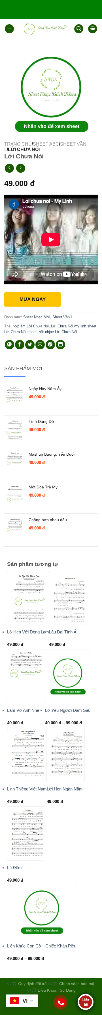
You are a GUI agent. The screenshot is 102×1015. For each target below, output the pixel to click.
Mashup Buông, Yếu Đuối (52, 454)
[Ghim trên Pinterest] (50, 344)
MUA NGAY (33, 299)
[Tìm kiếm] (78, 29)
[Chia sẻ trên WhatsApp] (9, 344)
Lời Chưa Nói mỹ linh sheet (73, 326)
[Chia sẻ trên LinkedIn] (60, 344)
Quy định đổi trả (32, 983)
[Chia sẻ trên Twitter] (30, 344)
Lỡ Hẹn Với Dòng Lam (28, 631)
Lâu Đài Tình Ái (63, 631)
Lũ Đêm (14, 867)
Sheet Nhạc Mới (36, 317)
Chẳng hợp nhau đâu (48, 519)
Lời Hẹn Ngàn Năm (65, 788)
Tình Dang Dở (41, 421)
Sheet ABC (46, 144)
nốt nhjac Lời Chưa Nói (58, 332)
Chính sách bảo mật (77, 983)
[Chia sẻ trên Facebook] (19, 344)
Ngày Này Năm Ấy (45, 388)
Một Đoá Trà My (43, 487)
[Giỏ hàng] (92, 28)
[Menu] (9, 28)
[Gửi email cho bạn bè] (40, 344)
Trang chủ (18, 144)
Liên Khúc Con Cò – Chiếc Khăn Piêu (41, 945)
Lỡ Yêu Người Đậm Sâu (67, 710)
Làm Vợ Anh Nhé (23, 710)
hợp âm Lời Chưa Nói (31, 326)
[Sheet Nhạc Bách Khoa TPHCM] (44, 29)
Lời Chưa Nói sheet (20, 332)
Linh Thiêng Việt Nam (27, 788)
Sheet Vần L (62, 317)
